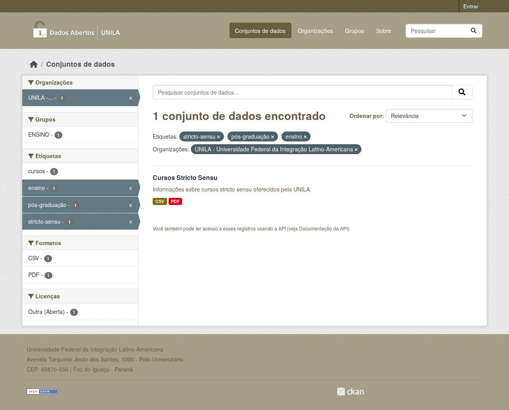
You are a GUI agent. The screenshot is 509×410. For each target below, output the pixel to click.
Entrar (470, 6)
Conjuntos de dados (260, 31)
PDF (175, 201)
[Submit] (474, 31)
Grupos (354, 31)
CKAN (350, 391)
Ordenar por (366, 116)
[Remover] (218, 136)
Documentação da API (323, 228)
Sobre (383, 31)
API (282, 228)
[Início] (34, 64)
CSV (159, 201)
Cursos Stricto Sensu (185, 177)
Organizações (315, 31)
